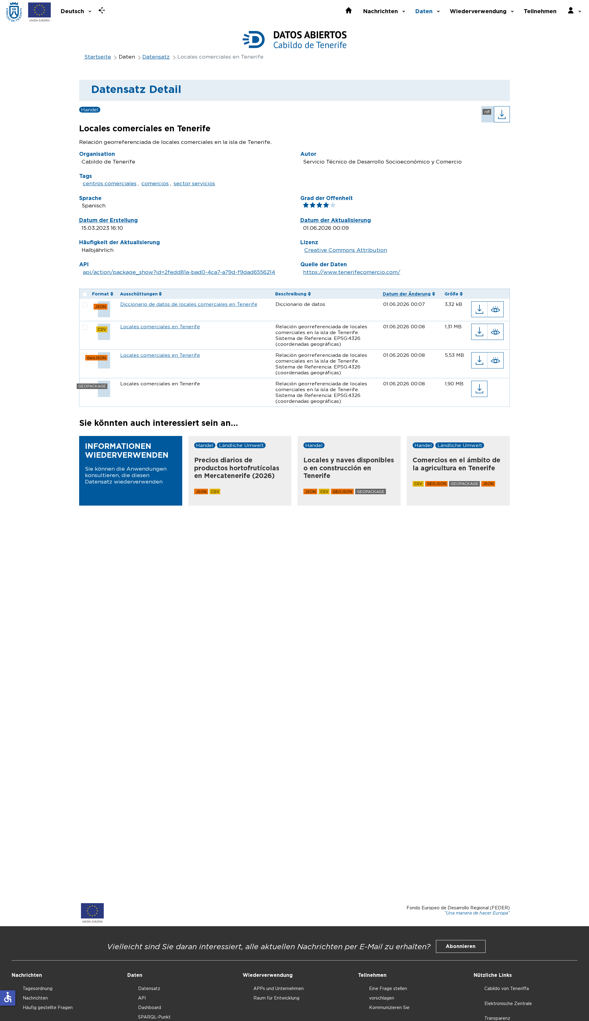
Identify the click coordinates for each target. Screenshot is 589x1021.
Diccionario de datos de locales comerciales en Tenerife (188, 304)
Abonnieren (460, 946)
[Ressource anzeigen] (495, 309)
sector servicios (194, 183)
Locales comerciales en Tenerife (160, 326)
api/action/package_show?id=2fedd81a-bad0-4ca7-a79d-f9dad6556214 (179, 272)
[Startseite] (14, 12)
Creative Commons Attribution (345, 250)
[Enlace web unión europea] (39, 12)
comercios (155, 183)
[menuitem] (75, 10)
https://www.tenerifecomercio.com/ (351, 272)
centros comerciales (110, 183)
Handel (89, 110)
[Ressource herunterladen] (479, 309)
